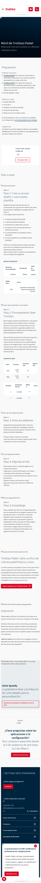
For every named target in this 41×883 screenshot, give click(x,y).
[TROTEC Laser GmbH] (11, 9)
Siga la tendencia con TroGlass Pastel (15, 586)
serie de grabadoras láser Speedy (26, 120)
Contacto (8, 786)
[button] (4, 879)
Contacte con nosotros (20, 755)
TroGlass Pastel (9, 75)
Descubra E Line (11, 874)
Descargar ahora (22, 160)
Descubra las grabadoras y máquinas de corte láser (19, 704)
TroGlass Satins (9, 83)
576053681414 (33, 811)
